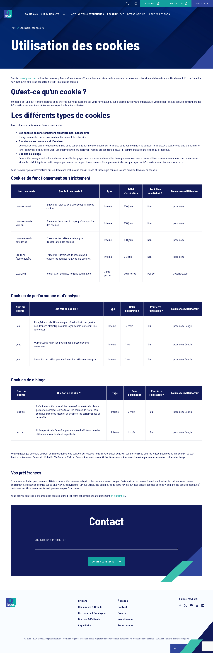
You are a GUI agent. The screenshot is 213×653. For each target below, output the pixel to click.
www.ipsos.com (28, 78)
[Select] (136, 3)
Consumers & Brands (90, 607)
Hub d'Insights (50, 14)
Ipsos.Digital (176, 3)
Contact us (202, 3)
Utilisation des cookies (143, 638)
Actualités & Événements (87, 14)
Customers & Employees (92, 613)
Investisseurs (136, 14)
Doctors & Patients (89, 619)
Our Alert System (164, 638)
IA (64, 14)
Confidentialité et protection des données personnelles (106, 638)
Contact (122, 607)
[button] (127, 3)
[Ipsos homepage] (9, 14)
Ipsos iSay (150, 3)
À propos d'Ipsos (159, 14)
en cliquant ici (118, 495)
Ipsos (13, 28)
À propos (123, 600)
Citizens (82, 600)
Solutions (31, 14)
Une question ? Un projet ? (50, 539)
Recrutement (115, 14)
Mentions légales (71, 638)
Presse (122, 613)
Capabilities (85, 625)
